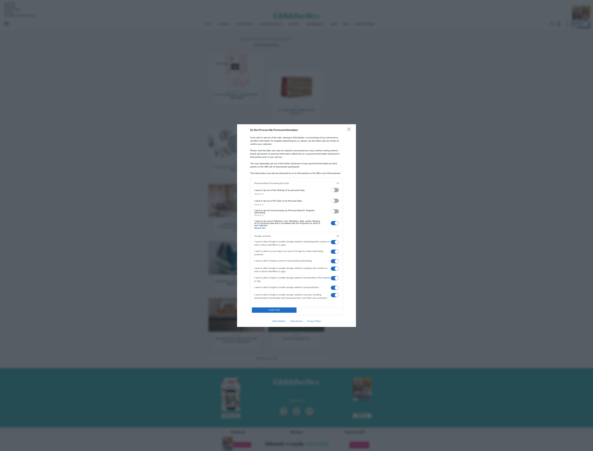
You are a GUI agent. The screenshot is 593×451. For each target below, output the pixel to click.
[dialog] (296, 225)
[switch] (335, 190)
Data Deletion (279, 321)
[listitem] (296, 183)
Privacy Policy (314, 321)
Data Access (296, 321)
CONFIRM (274, 310)
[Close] (350, 130)
